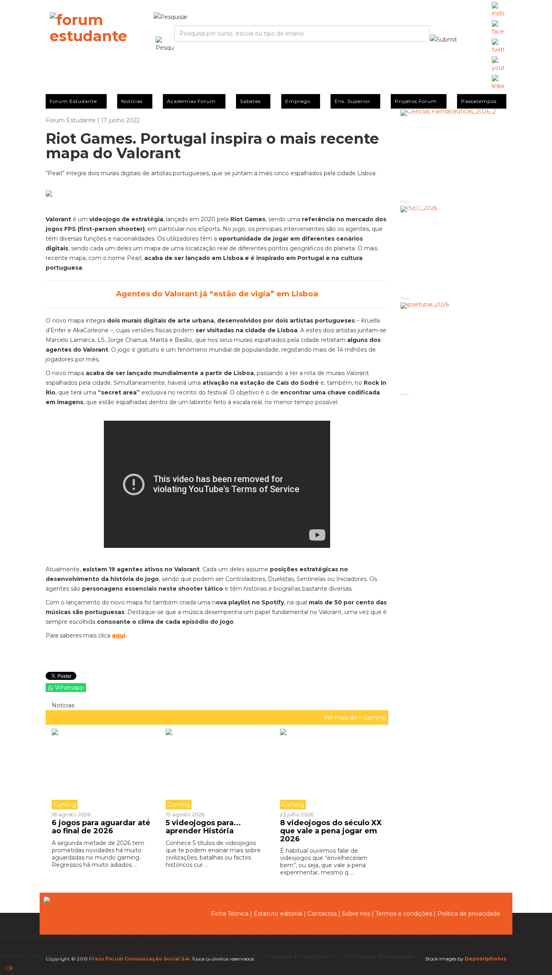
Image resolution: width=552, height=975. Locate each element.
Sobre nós (356, 913)
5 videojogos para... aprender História (203, 826)
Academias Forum (191, 101)
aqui (118, 635)
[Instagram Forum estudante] (498, 10)
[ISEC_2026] (453, 250)
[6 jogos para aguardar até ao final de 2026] (106, 769)
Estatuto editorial (278, 913)
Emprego (297, 101)
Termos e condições (403, 913)
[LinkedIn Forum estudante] (498, 83)
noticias (62, 705)
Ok (9, 968)
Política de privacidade (468, 913)
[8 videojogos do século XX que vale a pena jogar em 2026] (331, 769)
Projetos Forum (416, 101)
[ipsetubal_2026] (453, 346)
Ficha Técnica (230, 913)
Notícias (132, 101)
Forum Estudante (73, 101)
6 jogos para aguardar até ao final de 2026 (101, 826)
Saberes (250, 101)
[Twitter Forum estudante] (498, 46)
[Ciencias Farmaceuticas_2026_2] (453, 153)
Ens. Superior (353, 101)
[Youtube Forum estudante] (498, 65)
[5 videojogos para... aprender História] (217, 769)
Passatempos (479, 101)
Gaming (374, 717)
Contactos (322, 913)
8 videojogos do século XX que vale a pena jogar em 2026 (331, 830)
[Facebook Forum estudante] (498, 28)
